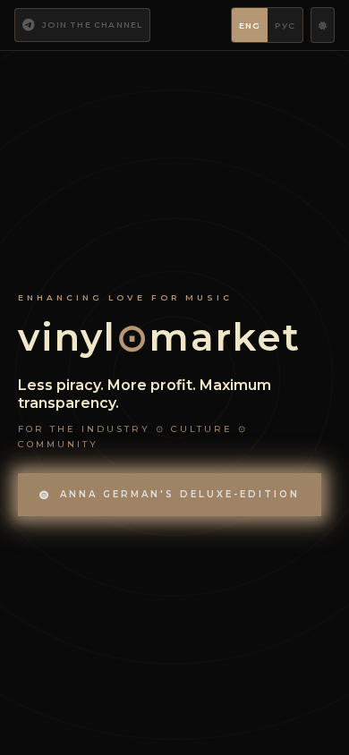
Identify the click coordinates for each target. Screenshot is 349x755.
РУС (285, 25)
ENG (250, 25)
